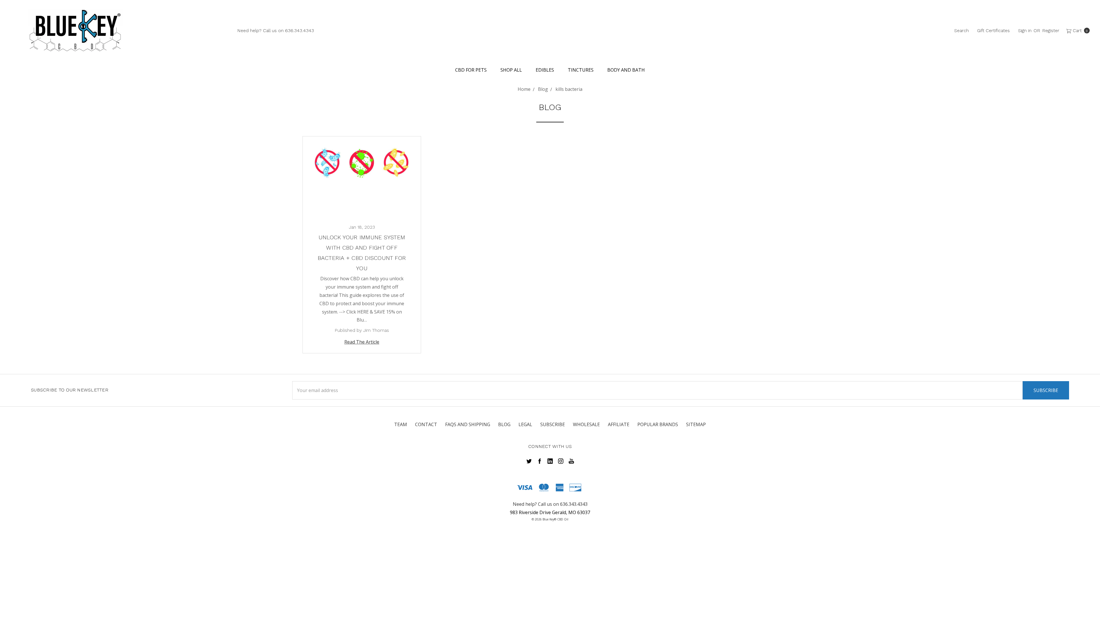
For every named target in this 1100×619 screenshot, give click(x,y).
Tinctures (581, 70)
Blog (504, 424)
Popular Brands (657, 424)
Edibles (545, 70)
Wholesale (586, 424)
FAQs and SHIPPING (467, 424)
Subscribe (552, 424)
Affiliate (618, 424)
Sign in (1025, 30)
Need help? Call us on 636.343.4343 (275, 30)
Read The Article (361, 342)
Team (400, 424)
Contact (426, 424)
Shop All (511, 70)
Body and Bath (626, 70)
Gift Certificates (993, 30)
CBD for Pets (471, 70)
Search (961, 30)
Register (1050, 30)
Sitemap (696, 424)
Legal (525, 424)
